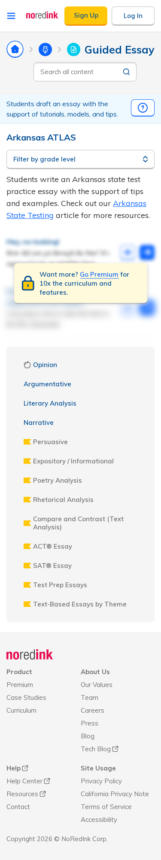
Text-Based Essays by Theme (80, 604)
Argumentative (47, 384)
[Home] (29, 654)
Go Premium (99, 274)
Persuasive (50, 442)
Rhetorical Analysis (63, 500)
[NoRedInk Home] (42, 15)
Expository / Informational (73, 461)
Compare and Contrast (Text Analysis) (78, 523)
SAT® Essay (52, 565)
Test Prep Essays (60, 585)
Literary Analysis (50, 403)
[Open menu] (11, 15)
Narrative (39, 422)
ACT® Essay (52, 546)
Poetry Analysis (57, 480)
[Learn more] (143, 107)
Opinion (45, 365)
